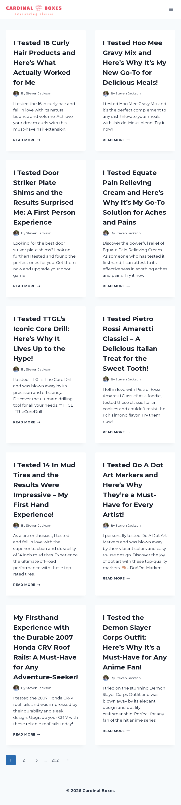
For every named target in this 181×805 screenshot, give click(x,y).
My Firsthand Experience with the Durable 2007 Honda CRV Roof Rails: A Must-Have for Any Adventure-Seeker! (45, 647)
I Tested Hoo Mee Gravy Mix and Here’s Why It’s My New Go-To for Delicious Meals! (134, 62)
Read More (26, 140)
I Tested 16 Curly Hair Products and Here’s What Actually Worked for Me (44, 62)
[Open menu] (171, 9)
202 (55, 760)
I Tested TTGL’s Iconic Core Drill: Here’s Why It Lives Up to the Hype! (41, 338)
